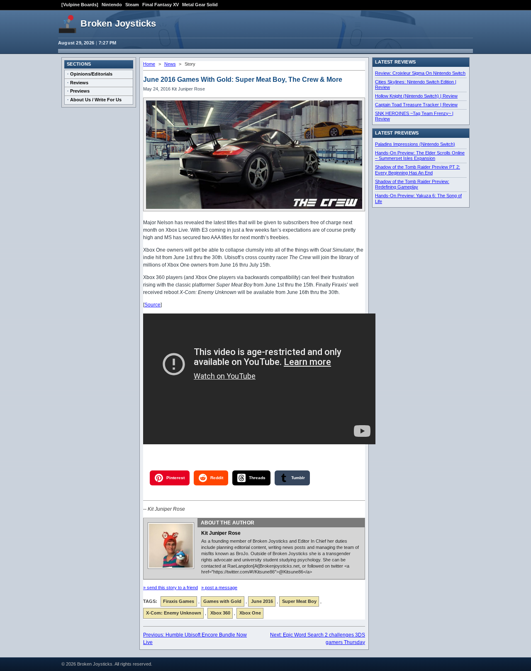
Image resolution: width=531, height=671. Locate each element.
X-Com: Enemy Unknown (173, 612)
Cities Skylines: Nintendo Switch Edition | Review (415, 84)
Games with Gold (222, 601)
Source (152, 305)
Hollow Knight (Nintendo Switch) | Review (416, 95)
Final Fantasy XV (160, 4)
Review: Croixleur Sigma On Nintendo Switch (420, 73)
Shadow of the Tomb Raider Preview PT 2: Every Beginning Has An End (417, 169)
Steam (132, 4)
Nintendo (112, 4)
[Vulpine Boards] (79, 4)
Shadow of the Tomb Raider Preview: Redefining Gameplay (412, 184)
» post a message (219, 587)
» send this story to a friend (170, 587)
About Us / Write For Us (96, 99)
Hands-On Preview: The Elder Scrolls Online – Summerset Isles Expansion (420, 155)
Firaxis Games (178, 601)
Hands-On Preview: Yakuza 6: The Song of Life (418, 198)
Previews (80, 90)
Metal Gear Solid (200, 4)
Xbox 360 (220, 612)
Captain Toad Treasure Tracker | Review (416, 104)
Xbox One (250, 612)
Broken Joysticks (118, 23)
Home (149, 63)
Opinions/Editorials (91, 73)
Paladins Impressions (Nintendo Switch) (415, 144)
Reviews (79, 82)
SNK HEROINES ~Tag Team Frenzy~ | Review (414, 116)
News (170, 63)
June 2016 (262, 601)
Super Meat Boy (299, 601)
